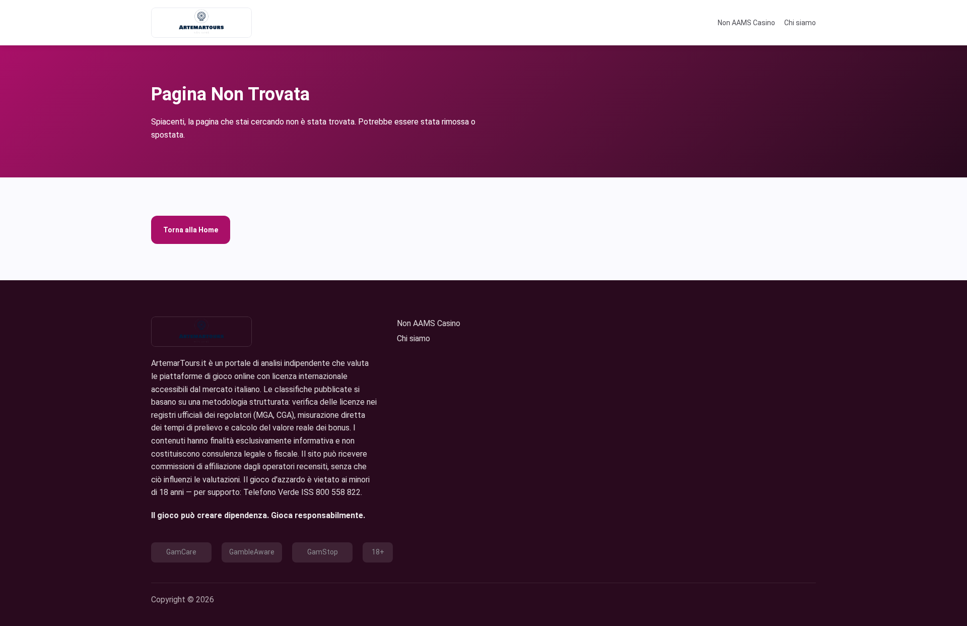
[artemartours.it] (201, 23)
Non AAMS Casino (746, 23)
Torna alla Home (190, 230)
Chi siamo (800, 23)
